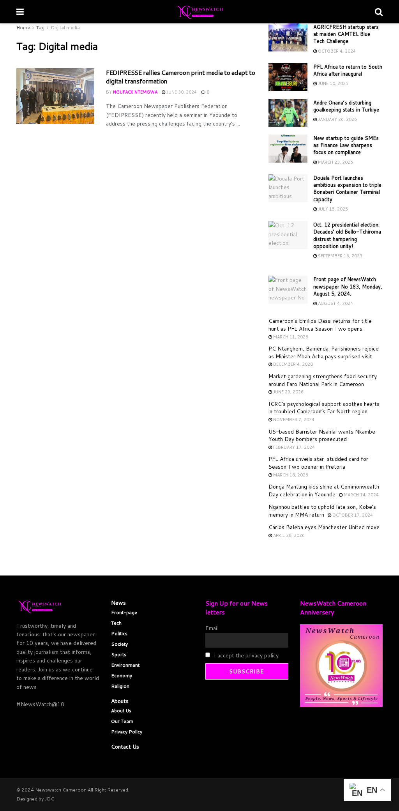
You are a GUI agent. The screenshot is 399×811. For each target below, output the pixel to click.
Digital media (65, 27)
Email (212, 628)
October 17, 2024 (352, 515)
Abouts (120, 701)
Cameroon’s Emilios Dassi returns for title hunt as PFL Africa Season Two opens (320, 325)
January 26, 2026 (337, 119)
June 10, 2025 (332, 83)
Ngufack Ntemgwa (135, 92)
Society (119, 644)
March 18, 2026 (290, 475)
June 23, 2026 (288, 392)
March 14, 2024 (361, 495)
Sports (118, 654)
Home (23, 27)
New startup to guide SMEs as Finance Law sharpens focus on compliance (346, 145)
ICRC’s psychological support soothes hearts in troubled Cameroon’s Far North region (324, 408)
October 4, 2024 (336, 51)
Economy (121, 675)
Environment (125, 665)
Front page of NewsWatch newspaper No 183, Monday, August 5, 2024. (347, 286)
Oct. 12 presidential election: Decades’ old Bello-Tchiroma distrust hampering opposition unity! (347, 235)
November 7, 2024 (293, 419)
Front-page (124, 612)
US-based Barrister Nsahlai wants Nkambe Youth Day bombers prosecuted (321, 435)
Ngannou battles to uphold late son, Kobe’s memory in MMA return (322, 511)
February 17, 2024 (293, 447)
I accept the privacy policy (245, 655)
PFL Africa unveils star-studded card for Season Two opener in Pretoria (318, 463)
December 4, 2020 (292, 364)
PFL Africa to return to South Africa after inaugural (347, 70)
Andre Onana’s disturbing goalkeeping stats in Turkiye (346, 106)
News (118, 603)
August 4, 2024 (335, 303)
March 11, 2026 (290, 337)
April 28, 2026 (288, 535)
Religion (120, 686)
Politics (119, 633)
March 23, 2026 (335, 162)
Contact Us (125, 747)
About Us (121, 710)
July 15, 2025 (332, 209)
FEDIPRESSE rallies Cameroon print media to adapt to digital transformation (180, 76)
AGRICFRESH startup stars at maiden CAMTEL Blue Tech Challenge (346, 33)
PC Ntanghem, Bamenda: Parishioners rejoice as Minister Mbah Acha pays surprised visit (323, 352)
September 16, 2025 (339, 256)
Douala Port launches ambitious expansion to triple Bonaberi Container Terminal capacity (347, 188)
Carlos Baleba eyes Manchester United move (324, 527)
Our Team (122, 721)
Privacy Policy (126, 731)
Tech (116, 623)
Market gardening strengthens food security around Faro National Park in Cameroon (322, 380)
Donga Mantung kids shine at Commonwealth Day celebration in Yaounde (323, 490)
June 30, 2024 (181, 92)
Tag (40, 27)
